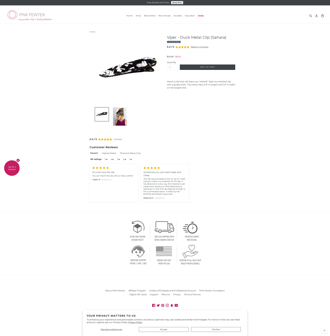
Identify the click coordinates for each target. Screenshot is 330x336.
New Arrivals (165, 15)
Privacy (177, 294)
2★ (124, 159)
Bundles (178, 15)
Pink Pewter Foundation (212, 290)
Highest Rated (109, 153)
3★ (118, 159)
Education (190, 15)
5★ (106, 159)
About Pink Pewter (115, 290)
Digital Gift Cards (138, 294)
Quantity (171, 62)
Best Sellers (149, 15)
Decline (216, 329)
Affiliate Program (137, 290)
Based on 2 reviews (199, 47)
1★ (130, 159)
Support (154, 294)
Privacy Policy (135, 322)
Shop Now (177, 2)
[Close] (18, 160)
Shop (138, 15)
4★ (112, 159)
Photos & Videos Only (130, 153)
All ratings (96, 159)
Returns (166, 294)
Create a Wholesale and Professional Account (172, 290)
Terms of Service (192, 294)
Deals (201, 15)
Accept (163, 329)
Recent (94, 153)
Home (129, 15)
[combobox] (312, 15)
